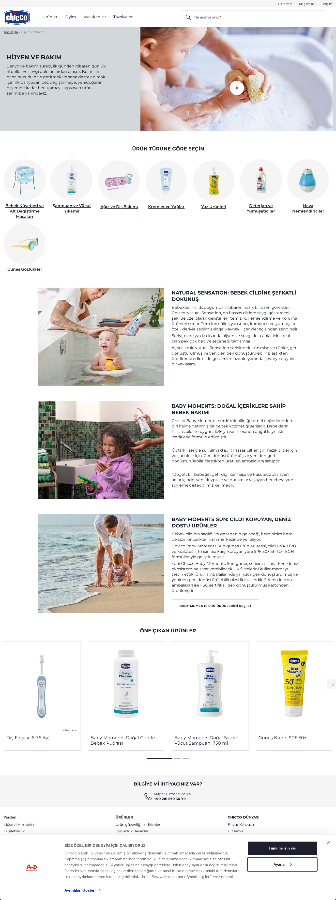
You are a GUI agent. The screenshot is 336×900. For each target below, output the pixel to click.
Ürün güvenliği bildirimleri (138, 824)
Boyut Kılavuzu (241, 824)
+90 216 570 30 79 (170, 799)
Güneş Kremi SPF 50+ (282, 737)
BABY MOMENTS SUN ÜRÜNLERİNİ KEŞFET (215, 606)
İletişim (326, 4)
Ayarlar (280, 864)
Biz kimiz (236, 831)
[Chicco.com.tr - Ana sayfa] (17, 17)
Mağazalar (306, 4)
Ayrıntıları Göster (79, 890)
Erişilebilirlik (14, 831)
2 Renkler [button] (70, 730)
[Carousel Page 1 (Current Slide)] (159, 758)
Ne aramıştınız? (207, 17)
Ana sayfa (11, 32)
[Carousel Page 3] (186, 758)
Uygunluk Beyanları (133, 831)
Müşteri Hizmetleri (20, 824)
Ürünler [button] (49, 17)
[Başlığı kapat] (328, 843)
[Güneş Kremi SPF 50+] (294, 686)
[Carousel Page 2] (177, 758)
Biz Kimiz (285, 4)
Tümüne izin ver (282, 848)
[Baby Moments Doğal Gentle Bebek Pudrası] (126, 686)
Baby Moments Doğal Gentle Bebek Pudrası (123, 740)
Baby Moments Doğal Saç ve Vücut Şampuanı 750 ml (206, 740)
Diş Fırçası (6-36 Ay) (28, 737)
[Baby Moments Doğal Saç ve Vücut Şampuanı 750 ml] (210, 686)
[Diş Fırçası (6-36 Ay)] (42, 686)
